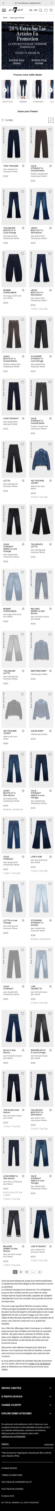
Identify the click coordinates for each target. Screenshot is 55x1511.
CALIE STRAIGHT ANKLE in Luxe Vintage (10, 547)
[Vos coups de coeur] (46, 10)
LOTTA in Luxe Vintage (10, 921)
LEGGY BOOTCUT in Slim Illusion (37, 230)
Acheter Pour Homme (39, 61)
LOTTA (6, 480)
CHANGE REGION (9, 1468)
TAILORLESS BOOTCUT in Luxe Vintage (9, 230)
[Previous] (3, 3)
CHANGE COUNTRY (11, 1405)
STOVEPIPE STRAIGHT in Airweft (37, 922)
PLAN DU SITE (8, 1496)
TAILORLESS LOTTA (37, 545)
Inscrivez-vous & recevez (27, 3)
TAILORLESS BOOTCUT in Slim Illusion (37, 1112)
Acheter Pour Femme (16, 61)
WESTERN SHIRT (39, 671)
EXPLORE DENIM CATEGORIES (17, 1413)
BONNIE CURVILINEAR (9, 291)
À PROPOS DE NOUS (12, 1396)
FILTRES (9, 120)
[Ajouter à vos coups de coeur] (22, 129)
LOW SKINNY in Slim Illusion (10, 1177)
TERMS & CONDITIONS (12, 1475)
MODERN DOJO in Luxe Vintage (38, 1051)
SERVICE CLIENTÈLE (11, 1388)
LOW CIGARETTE (36, 987)
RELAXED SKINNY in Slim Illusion (38, 611)
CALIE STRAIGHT (8, 858)
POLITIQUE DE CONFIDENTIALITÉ (17, 1482)
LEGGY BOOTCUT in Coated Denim (10, 358)
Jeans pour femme (17, 18)
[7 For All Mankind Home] (16, 10)
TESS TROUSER (10, 166)
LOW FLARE (36, 857)
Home (5, 18)
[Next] (51, 3)
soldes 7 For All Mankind (39, 1364)
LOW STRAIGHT (11, 418)
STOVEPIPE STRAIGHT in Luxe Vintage (37, 358)
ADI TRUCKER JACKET (37, 481)
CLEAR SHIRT (37, 731)
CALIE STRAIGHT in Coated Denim (37, 168)
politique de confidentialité (13, 1436)
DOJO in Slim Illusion (9, 1051)
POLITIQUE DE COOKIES (12, 1489)
